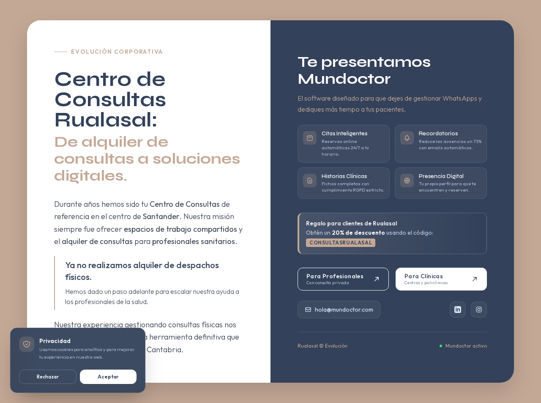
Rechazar (48, 376)
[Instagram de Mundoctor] (479, 310)
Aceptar (108, 376)
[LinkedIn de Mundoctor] (458, 310)
